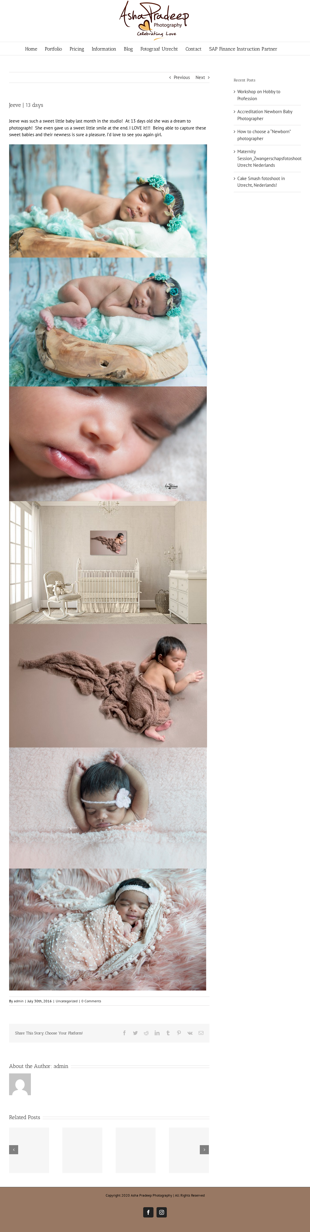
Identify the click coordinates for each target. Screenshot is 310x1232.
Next (200, 77)
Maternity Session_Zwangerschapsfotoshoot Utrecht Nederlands (269, 158)
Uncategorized (67, 1001)
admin (19, 1001)
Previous (182, 77)
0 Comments (91, 1001)
